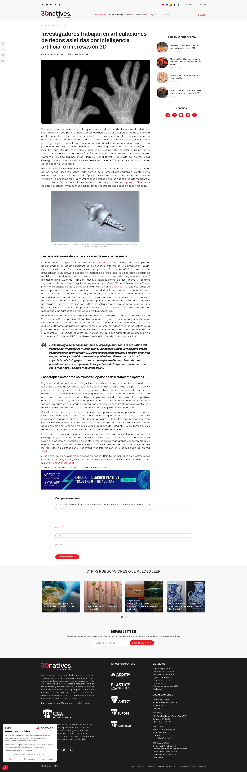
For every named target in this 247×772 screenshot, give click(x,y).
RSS (89, 459)
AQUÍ (44, 451)
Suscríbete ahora (141, 643)
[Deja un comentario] (3, 61)
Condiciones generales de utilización (162, 766)
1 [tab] (121, 617)
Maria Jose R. (82, 54)
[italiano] (179, 5)
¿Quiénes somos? (137, 766)
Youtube (78, 459)
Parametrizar (29, 759)
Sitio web (58, 545)
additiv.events (83, 703)
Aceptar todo (47, 759)
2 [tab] (125, 617)
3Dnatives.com (68, 703)
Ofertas (166, 15)
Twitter (68, 459)
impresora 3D (131, 182)
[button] (5, 768)
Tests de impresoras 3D (164, 674)
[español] (171, 5)
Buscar (203, 15)
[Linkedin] (3, 49)
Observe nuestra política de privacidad (18, 751)
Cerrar (11, 759)
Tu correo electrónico (105, 642)
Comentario (60, 508)
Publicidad (190, 5)
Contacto (202, 5)
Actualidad (99, 15)
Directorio (140, 15)
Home (43, 26)
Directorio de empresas (164, 671)
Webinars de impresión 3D (165, 686)
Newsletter (158, 683)
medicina (103, 383)
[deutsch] (163, 5)
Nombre (59, 527)
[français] (175, 5)
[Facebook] (3, 44)
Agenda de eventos (162, 677)
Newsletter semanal (62, 462)
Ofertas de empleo (162, 680)
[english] (167, 5)
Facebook (57, 459)
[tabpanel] (61, 596)
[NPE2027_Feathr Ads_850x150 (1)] (95, 480)
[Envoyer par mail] (3, 55)
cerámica (102, 262)
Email (58, 536)
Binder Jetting (120, 286)
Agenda (154, 15)
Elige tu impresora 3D (163, 668)
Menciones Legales (187, 766)
